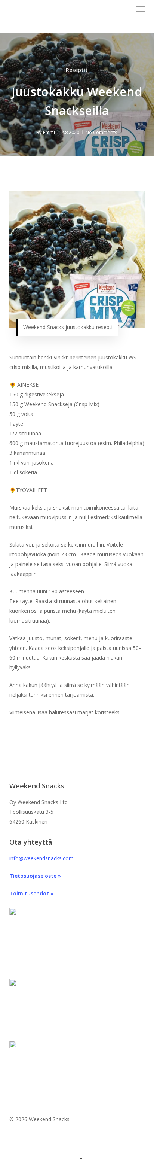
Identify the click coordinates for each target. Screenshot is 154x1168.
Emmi (49, 132)
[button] (140, 9)
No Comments (101, 132)
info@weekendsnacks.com (41, 858)
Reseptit (77, 69)
